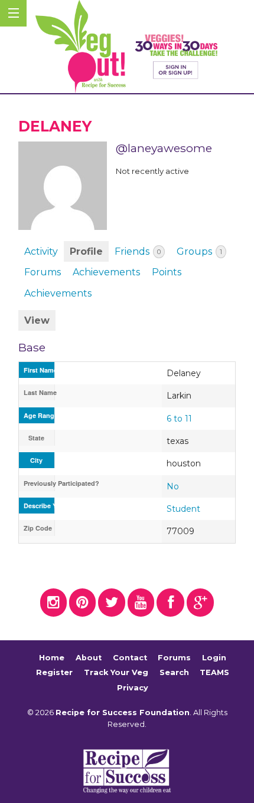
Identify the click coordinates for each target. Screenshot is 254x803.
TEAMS (214, 672)
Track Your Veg (116, 672)
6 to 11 (179, 418)
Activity (41, 251)
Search (174, 672)
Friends (138, 251)
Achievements (106, 272)
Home (51, 657)
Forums (42, 272)
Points (166, 272)
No (173, 486)
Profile (86, 251)
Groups (199, 251)
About (89, 657)
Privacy (132, 687)
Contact (130, 657)
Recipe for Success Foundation (123, 712)
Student (183, 508)
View (37, 320)
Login (214, 657)
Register (54, 672)
